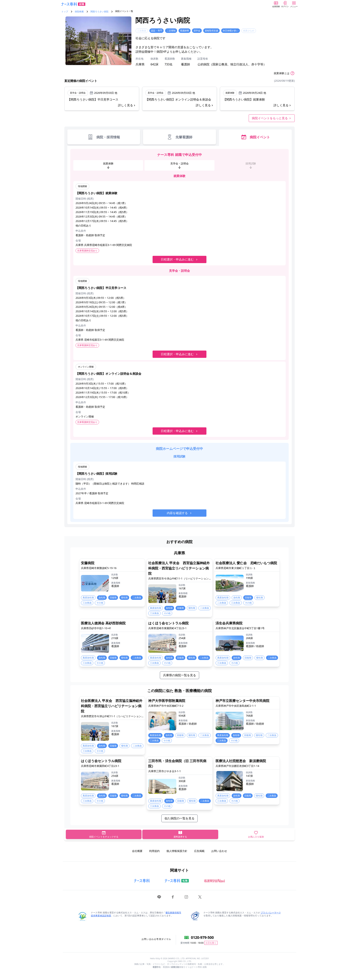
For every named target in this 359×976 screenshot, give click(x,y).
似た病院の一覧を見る (179, 818)
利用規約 (154, 851)
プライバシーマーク (271, 912)
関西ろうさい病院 (99, 11)
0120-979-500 (202, 937)
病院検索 (79, 11)
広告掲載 (199, 851)
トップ (64, 11)
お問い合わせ (219, 851)
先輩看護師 (184, 137)
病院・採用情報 (108, 137)
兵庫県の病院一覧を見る (179, 675)
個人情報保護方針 (176, 851)
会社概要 (137, 851)
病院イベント (260, 137)
